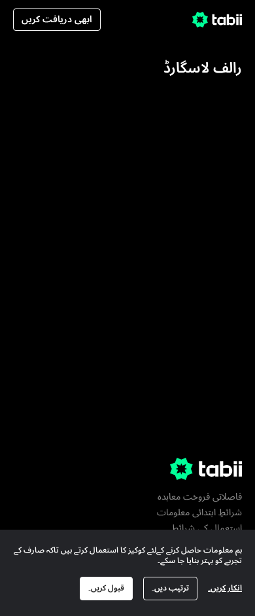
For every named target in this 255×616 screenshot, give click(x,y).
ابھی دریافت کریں (57, 19)
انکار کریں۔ (225, 588)
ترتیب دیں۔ (170, 588)
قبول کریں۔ (106, 588)
